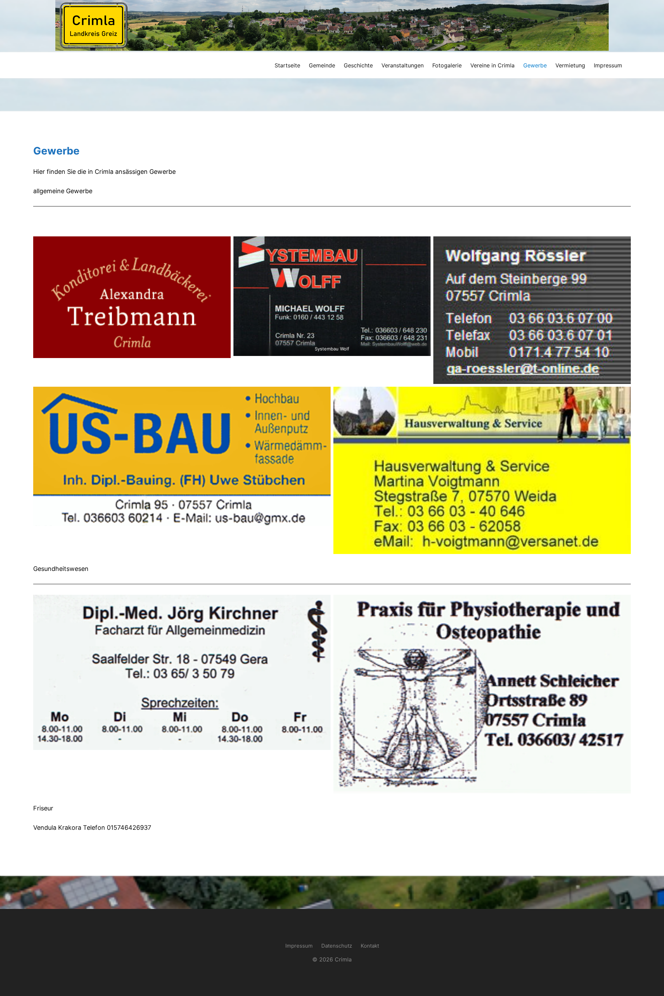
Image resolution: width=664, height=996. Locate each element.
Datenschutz (336, 945)
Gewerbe (56, 150)
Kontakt (370, 945)
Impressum (299, 945)
